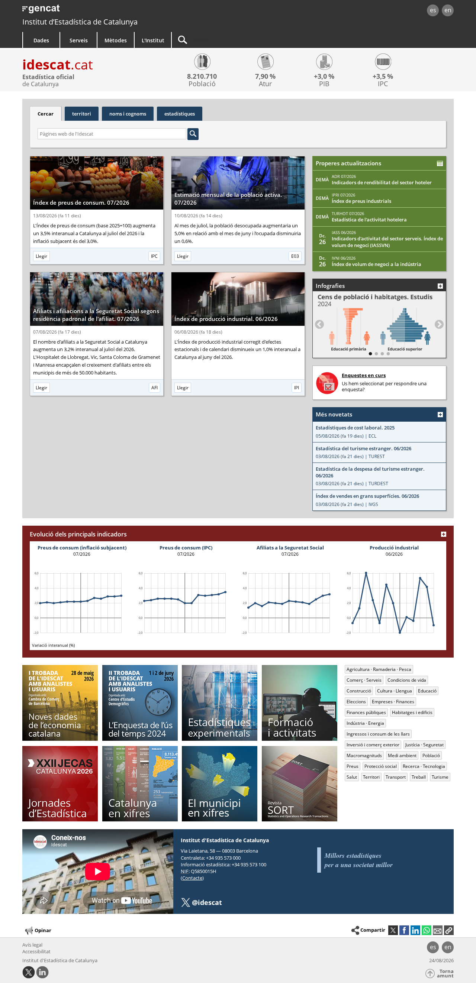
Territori (371, 777)
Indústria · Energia (365, 723)
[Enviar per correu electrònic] (438, 930)
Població (202, 84)
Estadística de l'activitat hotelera (369, 219)
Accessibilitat (36, 951)
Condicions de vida (406, 680)
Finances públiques (366, 712)
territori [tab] (81, 113)
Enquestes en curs (364, 375)
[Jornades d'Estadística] (60, 783)
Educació (427, 691)
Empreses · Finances (393, 701)
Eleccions (356, 701)
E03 (295, 256)
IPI (296, 388)
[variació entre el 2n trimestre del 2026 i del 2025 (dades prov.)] (324, 62)
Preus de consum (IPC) (186, 547)
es (433, 10)
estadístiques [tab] (179, 113)
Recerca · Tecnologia (424, 766)
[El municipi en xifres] (219, 783)
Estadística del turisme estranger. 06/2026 (363, 448)
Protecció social (380, 766)
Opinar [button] (43, 930)
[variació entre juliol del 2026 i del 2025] (383, 62)
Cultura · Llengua (394, 691)
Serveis (79, 40)
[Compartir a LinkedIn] (415, 930)
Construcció (359, 691)
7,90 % (265, 76)
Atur (265, 84)
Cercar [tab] (46, 113)
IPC (383, 84)
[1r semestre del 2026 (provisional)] (202, 62)
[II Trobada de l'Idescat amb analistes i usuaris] (140, 702)
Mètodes (115, 40)
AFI (154, 388)
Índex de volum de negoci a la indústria (376, 264)
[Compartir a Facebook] (404, 930)
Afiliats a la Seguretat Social (290, 547)
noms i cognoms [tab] (127, 113)
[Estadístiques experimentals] (219, 702)
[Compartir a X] (393, 930)
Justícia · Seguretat (424, 745)
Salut (352, 777)
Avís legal (32, 944)
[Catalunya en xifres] (140, 783)
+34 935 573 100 (249, 864)
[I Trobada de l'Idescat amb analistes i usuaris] (60, 702)
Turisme (440, 777)
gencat (108, 10)
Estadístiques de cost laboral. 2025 (355, 428)
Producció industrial (394, 547)
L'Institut (153, 40)
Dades (41, 40)
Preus (352, 766)
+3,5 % (383, 76)
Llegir (41, 256)
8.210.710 (202, 76)
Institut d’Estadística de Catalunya (80, 22)
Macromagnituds (364, 755)
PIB (324, 84)
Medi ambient (402, 755)
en (447, 10)
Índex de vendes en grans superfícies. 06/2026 (367, 496)
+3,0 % (324, 76)
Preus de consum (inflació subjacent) (82, 547)
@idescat (207, 902)
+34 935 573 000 (223, 857)
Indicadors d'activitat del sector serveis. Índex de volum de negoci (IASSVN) (387, 242)
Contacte (192, 878)
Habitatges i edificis (412, 712)
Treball (419, 777)
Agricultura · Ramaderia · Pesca (379, 669)
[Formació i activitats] (299, 702)
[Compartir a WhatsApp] (426, 930)
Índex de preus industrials (361, 201)
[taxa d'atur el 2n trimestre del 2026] (265, 62)
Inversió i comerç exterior (373, 745)
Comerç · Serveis (364, 680)
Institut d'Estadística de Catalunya (59, 960)
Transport (396, 777)
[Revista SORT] (299, 783)
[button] (449, 930)
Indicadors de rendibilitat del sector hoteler (382, 182)
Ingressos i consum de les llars (378, 734)
